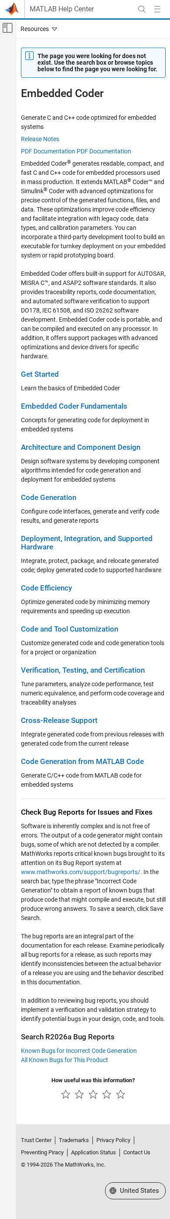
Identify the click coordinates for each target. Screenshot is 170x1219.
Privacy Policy (113, 1140)
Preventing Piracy (42, 1152)
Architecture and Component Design (80, 447)
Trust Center (36, 1140)
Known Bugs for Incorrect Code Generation (79, 1050)
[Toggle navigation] (37, 29)
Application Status (93, 1152)
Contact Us (136, 1152)
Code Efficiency (46, 588)
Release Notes (40, 138)
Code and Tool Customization (69, 629)
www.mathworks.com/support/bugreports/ (80, 871)
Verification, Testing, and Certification (83, 670)
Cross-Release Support (59, 720)
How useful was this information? (93, 1080)
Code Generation (48, 497)
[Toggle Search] (141, 9)
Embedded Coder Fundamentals (74, 406)
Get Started (40, 374)
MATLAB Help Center (62, 9)
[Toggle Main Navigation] (157, 9)
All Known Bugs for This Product (64, 1059)
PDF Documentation (48, 151)
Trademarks (74, 1140)
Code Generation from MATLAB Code (82, 761)
